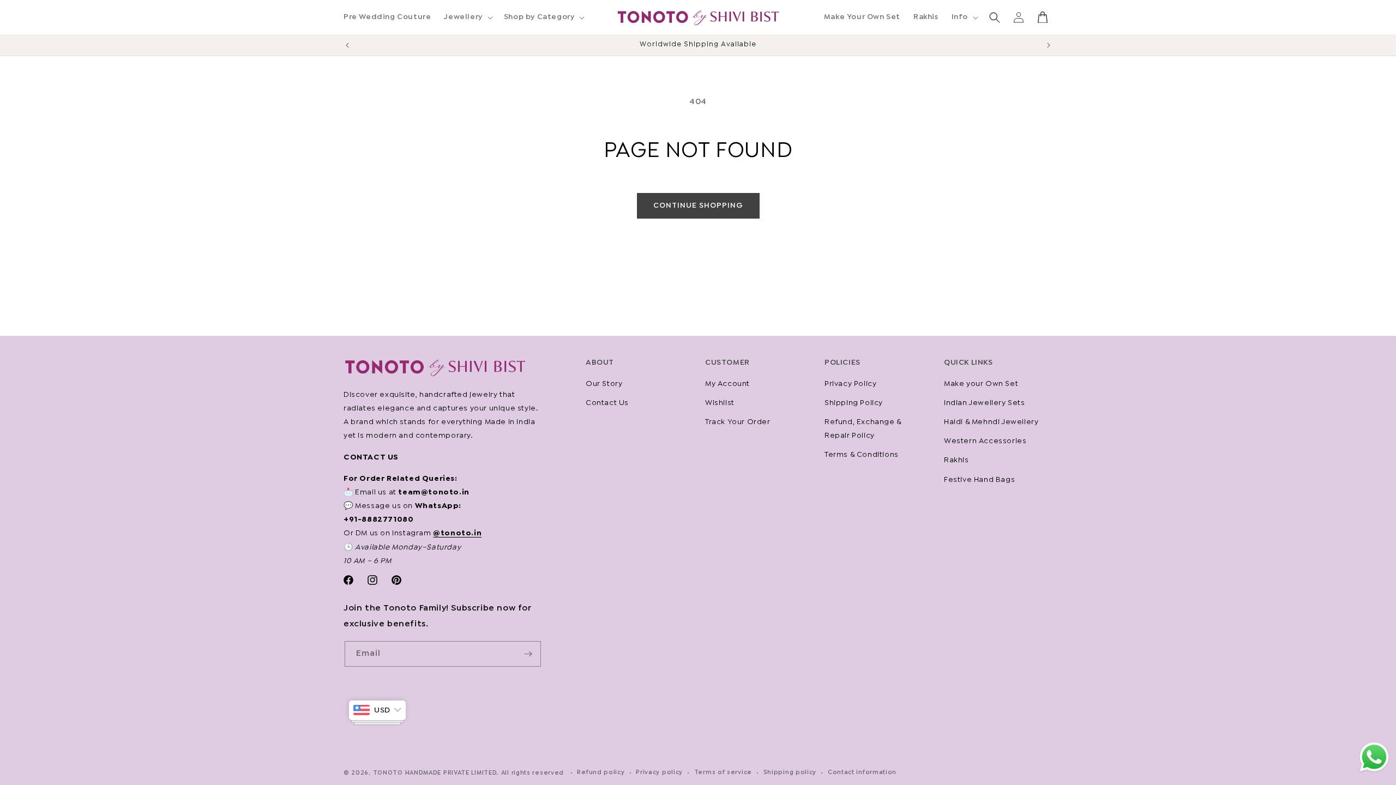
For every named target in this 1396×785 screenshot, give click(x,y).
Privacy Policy (850, 384)
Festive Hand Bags (979, 479)
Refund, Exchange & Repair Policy (863, 429)
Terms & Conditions (862, 454)
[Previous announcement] (347, 45)
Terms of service (723, 772)
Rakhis (956, 460)
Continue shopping (698, 205)
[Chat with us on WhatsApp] (1374, 771)
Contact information (862, 772)
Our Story (604, 384)
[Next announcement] (1049, 45)
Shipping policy (790, 772)
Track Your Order (738, 422)
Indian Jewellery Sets (984, 403)
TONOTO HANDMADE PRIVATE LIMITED (435, 773)
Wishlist (720, 403)
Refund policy (600, 772)
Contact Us (607, 403)
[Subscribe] (528, 654)
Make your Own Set (981, 384)
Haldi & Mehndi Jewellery (991, 422)
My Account (727, 384)
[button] (467, 16)
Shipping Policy (854, 403)
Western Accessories (985, 441)
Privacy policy (659, 772)
